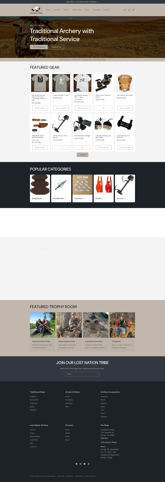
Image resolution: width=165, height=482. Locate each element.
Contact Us (33, 447)
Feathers (78, 198)
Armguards (37, 198)
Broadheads (58, 198)
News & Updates (35, 436)
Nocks (98, 198)
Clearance (104, 417)
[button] (49, 10)
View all (82, 155)
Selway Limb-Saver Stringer (94, 283)
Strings (32, 407)
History (32, 433)
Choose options (40, 108)
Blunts (67, 407)
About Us (33, 430)
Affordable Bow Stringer (82, 136)
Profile (67, 430)
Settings (67, 433)
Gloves (103, 407)
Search (67, 440)
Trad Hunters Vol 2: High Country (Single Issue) (40, 284)
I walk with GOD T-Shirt (61, 95)
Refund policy (69, 476)
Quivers (120, 198)
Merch (103, 413)
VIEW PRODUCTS (39, 47)
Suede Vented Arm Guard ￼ (123, 136)
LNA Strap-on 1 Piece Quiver (60, 136)
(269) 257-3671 (106, 442)
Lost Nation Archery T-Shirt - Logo (82, 96)
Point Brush (115, 283)
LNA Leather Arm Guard (125, 95)
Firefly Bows (34, 403)
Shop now (41, 233)
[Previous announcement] (31, 2)
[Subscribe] (97, 374)
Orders (67, 436)
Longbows (33, 396)
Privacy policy (60, 476)
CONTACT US (56, 47)
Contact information (90, 476)
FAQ (31, 443)
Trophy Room (34, 440)
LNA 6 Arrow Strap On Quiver (103, 96)
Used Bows (33, 410)
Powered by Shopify (50, 476)
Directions (104, 438)
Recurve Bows (34, 400)
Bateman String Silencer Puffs (68, 283)
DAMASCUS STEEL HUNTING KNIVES (38, 136)
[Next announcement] (134, 2)
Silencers (103, 403)
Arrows (67, 396)
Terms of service (79, 476)
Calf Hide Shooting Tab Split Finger (103, 136)
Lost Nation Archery (40, 476)
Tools (102, 410)
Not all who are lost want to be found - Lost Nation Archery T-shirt (39, 98)
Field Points (69, 403)
